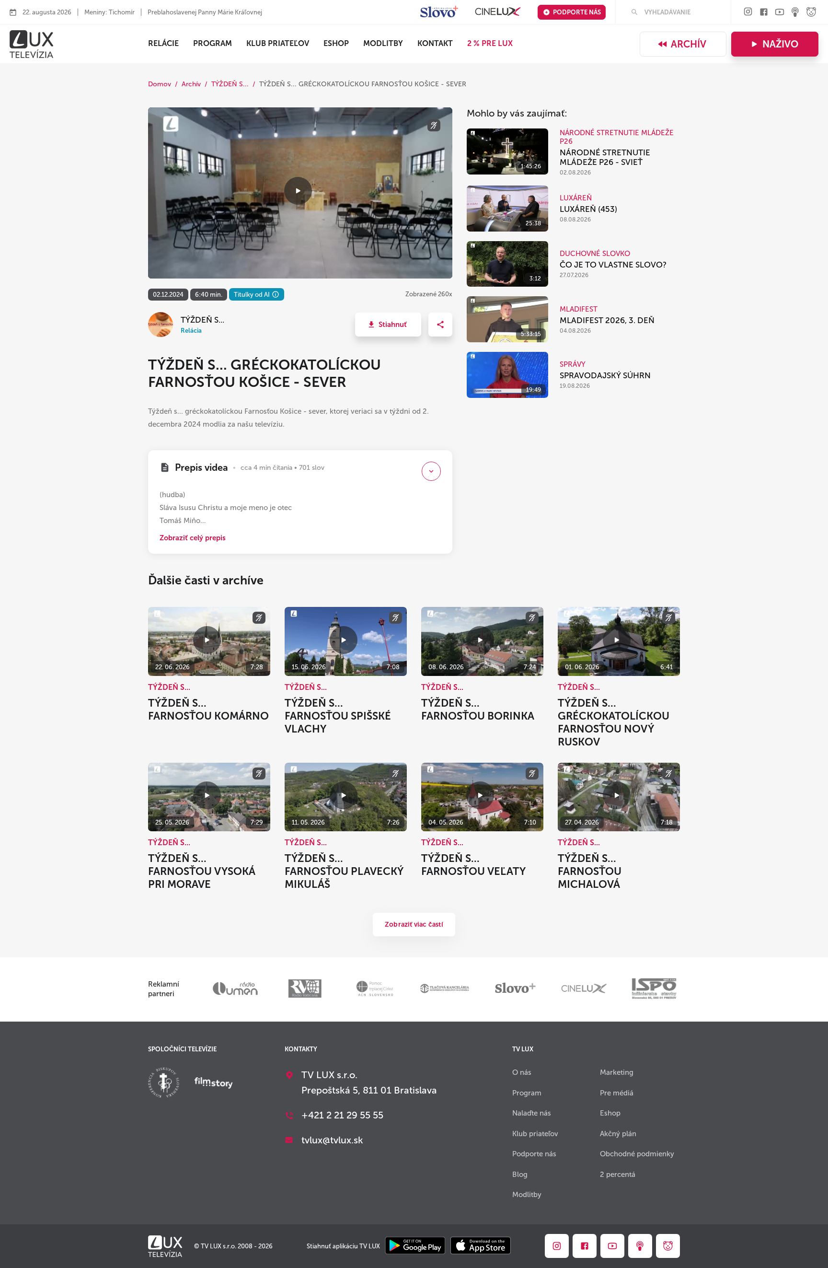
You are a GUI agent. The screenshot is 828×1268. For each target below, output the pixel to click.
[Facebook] (764, 12)
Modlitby (383, 43)
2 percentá (617, 1174)
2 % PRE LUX (490, 43)
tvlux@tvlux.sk (332, 1140)
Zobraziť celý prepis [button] (193, 538)
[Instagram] (748, 12)
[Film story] (214, 1084)
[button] (388, 325)
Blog (520, 1174)
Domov (159, 84)
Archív (688, 44)
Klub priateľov (277, 43)
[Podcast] (795, 12)
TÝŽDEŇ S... (230, 84)
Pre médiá (616, 1093)
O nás (521, 1072)
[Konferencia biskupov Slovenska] (163, 1083)
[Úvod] (31, 44)
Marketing (616, 1072)
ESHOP (336, 43)
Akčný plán (618, 1133)
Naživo (780, 44)
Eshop (610, 1113)
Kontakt (435, 43)
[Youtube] (779, 12)
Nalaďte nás (531, 1113)
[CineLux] (498, 12)
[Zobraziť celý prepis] (431, 471)
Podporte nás (577, 12)
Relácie (163, 43)
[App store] (480, 1246)
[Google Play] (415, 1246)
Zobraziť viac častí (414, 924)
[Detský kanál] (811, 12)
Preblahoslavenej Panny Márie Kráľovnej (205, 12)
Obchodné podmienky (637, 1154)
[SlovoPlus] (439, 12)
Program (212, 43)
